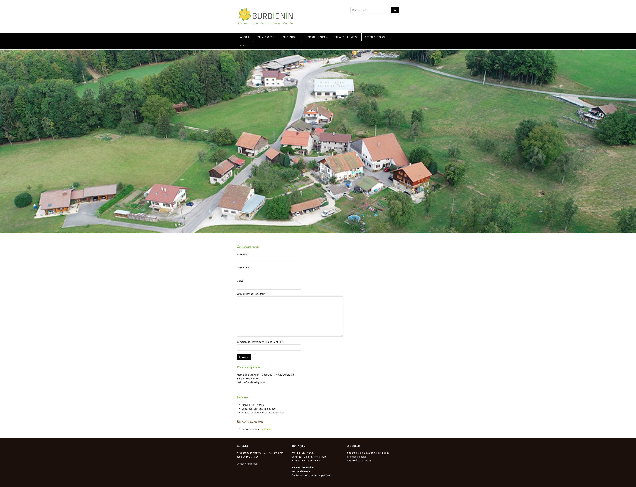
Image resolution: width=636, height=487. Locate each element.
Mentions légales (356, 456)
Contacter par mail (247, 463)
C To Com (367, 460)
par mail (266, 429)
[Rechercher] (395, 10)
